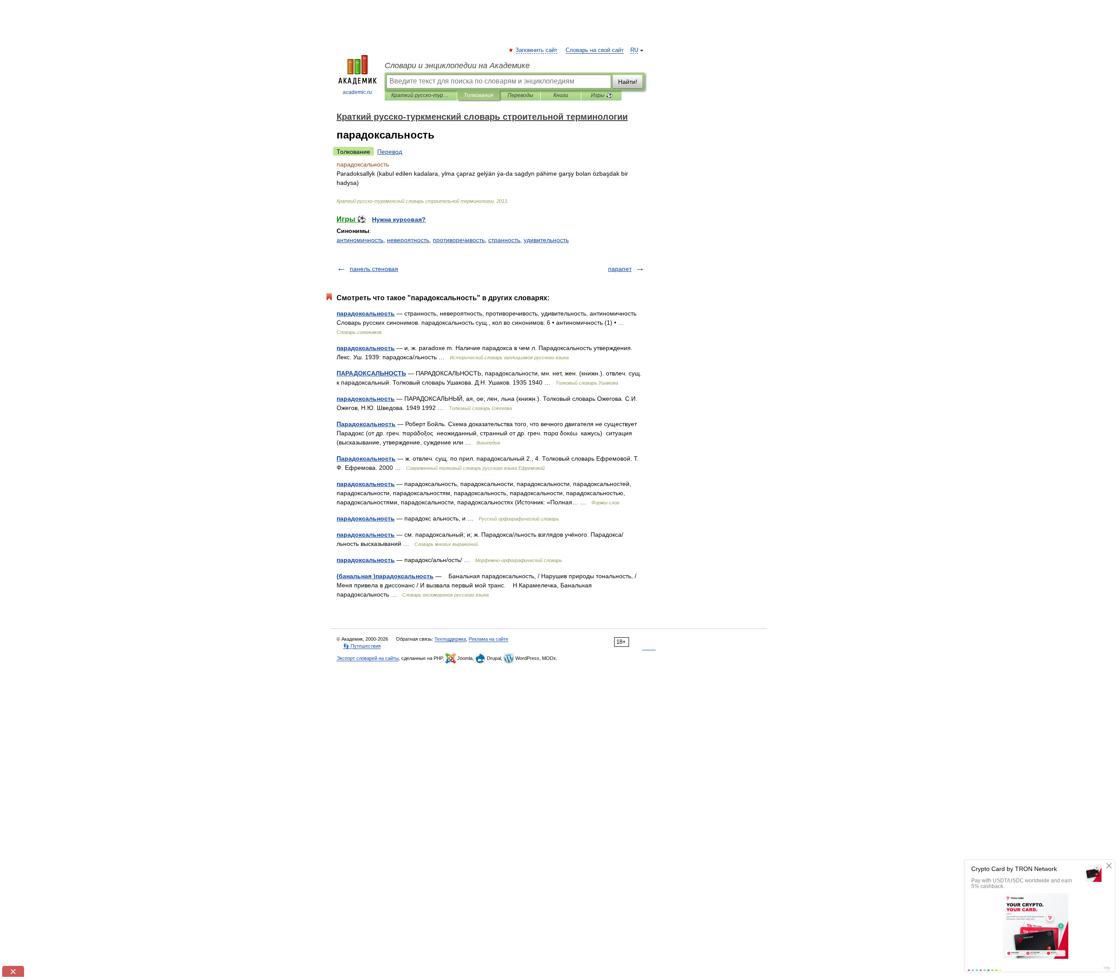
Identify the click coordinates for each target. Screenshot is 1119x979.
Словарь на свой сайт (595, 50)
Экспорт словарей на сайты (368, 658)
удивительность (546, 239)
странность (504, 239)
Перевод (389, 151)
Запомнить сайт (536, 50)
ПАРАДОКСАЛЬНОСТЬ (371, 373)
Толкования (478, 95)
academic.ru (357, 92)
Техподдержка (450, 639)
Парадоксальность (366, 423)
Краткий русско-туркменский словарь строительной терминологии (420, 95)
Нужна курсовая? (399, 219)
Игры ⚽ (601, 95)
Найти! (627, 81)
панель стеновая (374, 268)
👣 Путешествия (362, 646)
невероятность (408, 239)
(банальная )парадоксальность (385, 576)
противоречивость (459, 239)
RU (634, 50)
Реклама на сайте (488, 639)
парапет (620, 268)
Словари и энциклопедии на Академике (457, 65)
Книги (560, 95)
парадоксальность (366, 313)
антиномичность (360, 239)
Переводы (520, 95)
